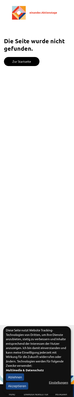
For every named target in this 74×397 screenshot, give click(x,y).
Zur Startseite (21, 61)
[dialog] (37, 360)
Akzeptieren (17, 386)
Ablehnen (15, 377)
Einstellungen (58, 382)
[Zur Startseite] (37, 13)
